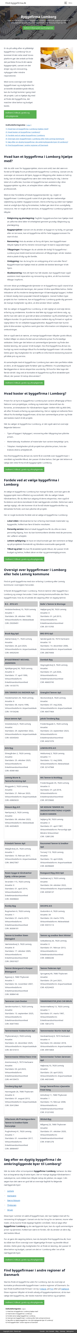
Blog (57, 1331)
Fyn (51, 1288)
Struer (10, 1210)
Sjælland (65, 1288)
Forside (42, 1331)
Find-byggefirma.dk (15, 2)
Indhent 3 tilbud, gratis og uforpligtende (38, 28)
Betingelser (70, 1331)
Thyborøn (11, 1205)
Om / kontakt (50, 1331)
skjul (28, 125)
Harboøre (11, 1195)
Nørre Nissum (13, 1200)
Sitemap (62, 1331)
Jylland (43, 1288)
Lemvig (10, 1191)
